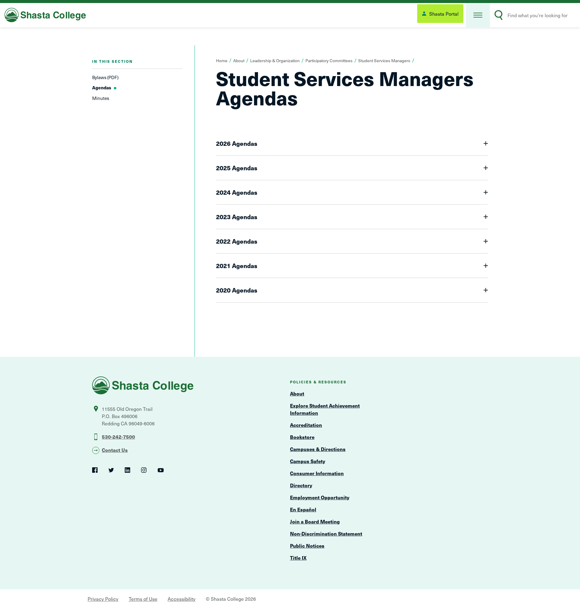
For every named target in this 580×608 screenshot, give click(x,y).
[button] (478, 15)
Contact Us (115, 449)
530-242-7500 (118, 436)
